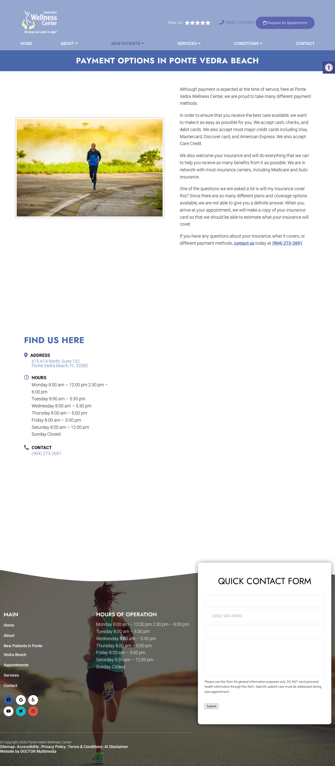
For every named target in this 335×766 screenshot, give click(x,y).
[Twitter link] (21, 711)
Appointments (16, 665)
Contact (305, 43)
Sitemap (7, 746)
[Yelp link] (33, 700)
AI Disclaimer (116, 746)
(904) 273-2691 (240, 22)
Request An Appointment (286, 23)
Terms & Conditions (85, 746)
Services (187, 43)
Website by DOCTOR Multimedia (28, 751)
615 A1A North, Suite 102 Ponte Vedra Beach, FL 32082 (60, 363)
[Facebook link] (8, 700)
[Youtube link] (8, 711)
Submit (211, 706)
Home (26, 43)
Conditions (246, 43)
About (67, 43)
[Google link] (21, 700)
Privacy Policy (53, 746)
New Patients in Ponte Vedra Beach (23, 650)
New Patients (125, 43)
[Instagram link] (33, 711)
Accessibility (28, 746)
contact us (244, 243)
